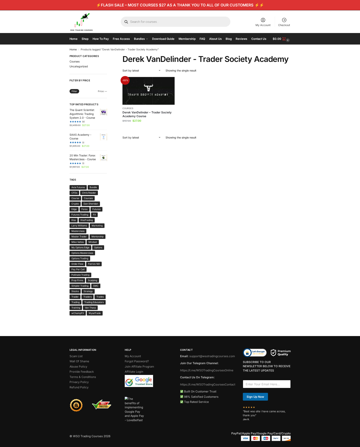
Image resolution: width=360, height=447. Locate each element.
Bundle (93, 187)
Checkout (284, 25)
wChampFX (77, 313)
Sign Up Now (255, 397)
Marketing (97, 225)
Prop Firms (77, 280)
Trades (100, 296)
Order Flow (77, 263)
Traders (87, 296)
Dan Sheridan (91, 203)
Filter (74, 91)
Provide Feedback (82, 371)
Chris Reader (89, 192)
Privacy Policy (79, 382)
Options (98, 247)
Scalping (92, 280)
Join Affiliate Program (139, 366)
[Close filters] (108, 57)
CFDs (74, 192)
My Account (263, 25)
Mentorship (97, 236)
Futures (96, 209)
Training (75, 307)
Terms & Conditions (83, 377)
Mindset (92, 242)
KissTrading (87, 220)
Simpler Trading (79, 285)
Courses (127, 108)
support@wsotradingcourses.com (212, 356)
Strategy (88, 291)
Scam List (76, 356)
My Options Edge (80, 247)
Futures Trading (79, 214)
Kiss (73, 220)
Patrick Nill (94, 263)
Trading (75, 302)
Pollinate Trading (80, 274)
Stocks (75, 291)
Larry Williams (79, 225)
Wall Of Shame (79, 361)
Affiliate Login (134, 371)
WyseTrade (95, 313)
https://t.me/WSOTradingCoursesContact (207, 384)
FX (94, 214)
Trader (75, 296)
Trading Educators (94, 302)
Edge (74, 209)
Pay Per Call (78, 269)
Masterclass (77, 231)
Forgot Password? (137, 361)
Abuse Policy (78, 366)
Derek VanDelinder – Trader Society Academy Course (147, 114)
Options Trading (79, 258)
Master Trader (79, 236)
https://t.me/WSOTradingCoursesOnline (206, 370)
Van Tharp (90, 307)
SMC (95, 285)
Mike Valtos (77, 242)
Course (75, 198)
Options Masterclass (82, 253)
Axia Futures (78, 187)
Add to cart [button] (148, 128)
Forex (84, 209)
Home (73, 49)
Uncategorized (79, 66)
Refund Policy (79, 387)
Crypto (75, 203)
